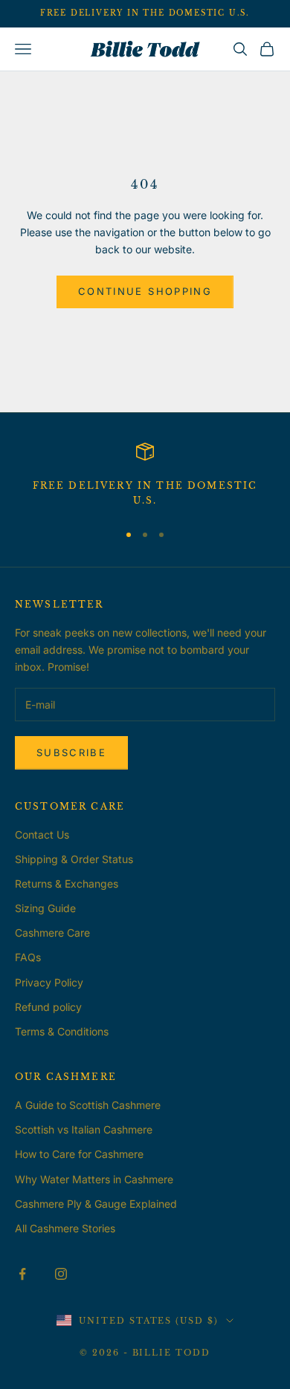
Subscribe (71, 752)
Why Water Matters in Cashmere (94, 1179)
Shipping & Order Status (74, 859)
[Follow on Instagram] (61, 1273)
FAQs (28, 957)
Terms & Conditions (62, 1031)
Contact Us (42, 834)
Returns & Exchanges (66, 883)
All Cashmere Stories (65, 1228)
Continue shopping (145, 291)
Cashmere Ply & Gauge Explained (96, 1203)
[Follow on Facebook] (22, 1273)
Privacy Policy (49, 982)
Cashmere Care (52, 932)
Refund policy (48, 1007)
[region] (145, 476)
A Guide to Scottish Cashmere (88, 1105)
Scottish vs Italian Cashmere (83, 1129)
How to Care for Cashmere (79, 1154)
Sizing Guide (45, 908)
